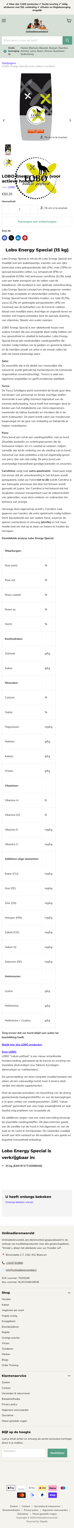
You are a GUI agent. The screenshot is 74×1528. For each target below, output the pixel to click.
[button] (8, 150)
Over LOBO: (9, 1052)
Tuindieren (7, 1349)
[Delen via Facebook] (4, 238)
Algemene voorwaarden (15, 1410)
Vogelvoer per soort (13, 1310)
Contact (6, 1388)
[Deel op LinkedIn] (18, 238)
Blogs (5, 1360)
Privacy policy (9, 1404)
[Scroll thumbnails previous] (4, 120)
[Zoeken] (67, 40)
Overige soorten (11, 1338)
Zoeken (6, 1382)
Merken (6, 1354)
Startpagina (9, 63)
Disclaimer (7, 1415)
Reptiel (6, 1332)
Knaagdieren (9, 1321)
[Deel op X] (11, 238)
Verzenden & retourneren (16, 1393)
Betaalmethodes (11, 1399)
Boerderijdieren (10, 1327)
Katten (5, 1305)
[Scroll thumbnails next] (70, 120)
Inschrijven (57, 1453)
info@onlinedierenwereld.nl (21, 1270)
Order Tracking (10, 1365)
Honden (6, 1299)
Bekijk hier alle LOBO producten (22, 1044)
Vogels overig (9, 1316)
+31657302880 (14, 1263)
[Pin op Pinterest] (25, 238)
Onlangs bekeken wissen (19, 1202)
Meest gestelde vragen (14, 1421)
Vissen (5, 1343)
